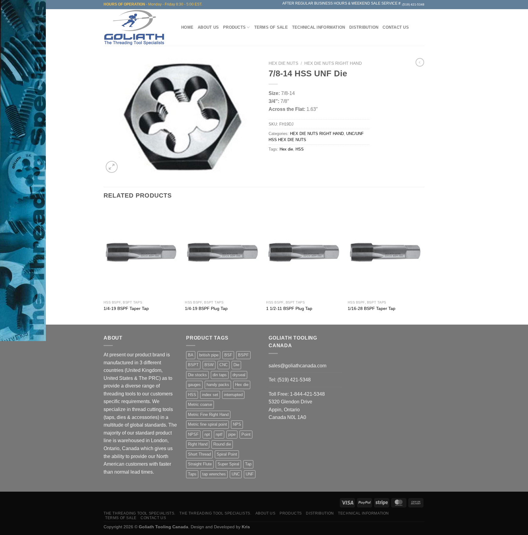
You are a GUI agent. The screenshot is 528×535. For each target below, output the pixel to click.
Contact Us (396, 27)
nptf (219, 434)
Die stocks (197, 375)
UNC (236, 474)
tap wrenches (214, 474)
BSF (228, 355)
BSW (209, 364)
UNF (250, 474)
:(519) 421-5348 (413, 4)
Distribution (363, 27)
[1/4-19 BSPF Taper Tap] (141, 252)
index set (210, 394)
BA (190, 355)
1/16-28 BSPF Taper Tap (371, 308)
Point (246, 434)
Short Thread (199, 454)
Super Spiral (228, 464)
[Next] (422, 265)
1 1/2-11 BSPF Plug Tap (289, 308)
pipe (232, 434)
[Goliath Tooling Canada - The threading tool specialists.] (136, 27)
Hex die (286, 149)
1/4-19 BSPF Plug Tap (206, 308)
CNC (223, 364)
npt (207, 434)
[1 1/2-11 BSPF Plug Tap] (304, 252)
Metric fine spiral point (207, 424)
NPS (237, 424)
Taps (192, 474)
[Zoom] (112, 167)
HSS (299, 149)
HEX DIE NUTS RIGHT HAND (333, 63)
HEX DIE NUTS (283, 63)
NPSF (193, 434)
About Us (208, 27)
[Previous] (103, 265)
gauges (194, 384)
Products (234, 27)
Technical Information (318, 27)
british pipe (208, 355)
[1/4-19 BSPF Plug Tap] (222, 252)
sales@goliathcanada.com (297, 365)
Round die (222, 444)
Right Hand (197, 444)
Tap (248, 464)
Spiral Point (227, 454)
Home (187, 27)
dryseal (239, 375)
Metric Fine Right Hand (208, 414)
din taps (220, 375)
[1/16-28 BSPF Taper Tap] (385, 252)
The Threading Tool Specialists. (139, 513)
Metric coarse (200, 404)
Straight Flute (200, 464)
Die (236, 364)
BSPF (243, 355)
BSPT (193, 364)
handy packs (218, 384)
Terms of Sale (271, 27)
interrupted (233, 394)
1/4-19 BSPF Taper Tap (126, 308)
